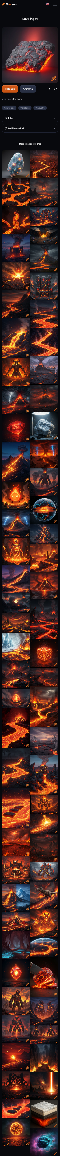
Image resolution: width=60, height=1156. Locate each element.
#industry (40, 108)
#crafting (25, 108)
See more (17, 99)
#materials (9, 108)
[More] (44, 89)
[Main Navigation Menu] (55, 4)
